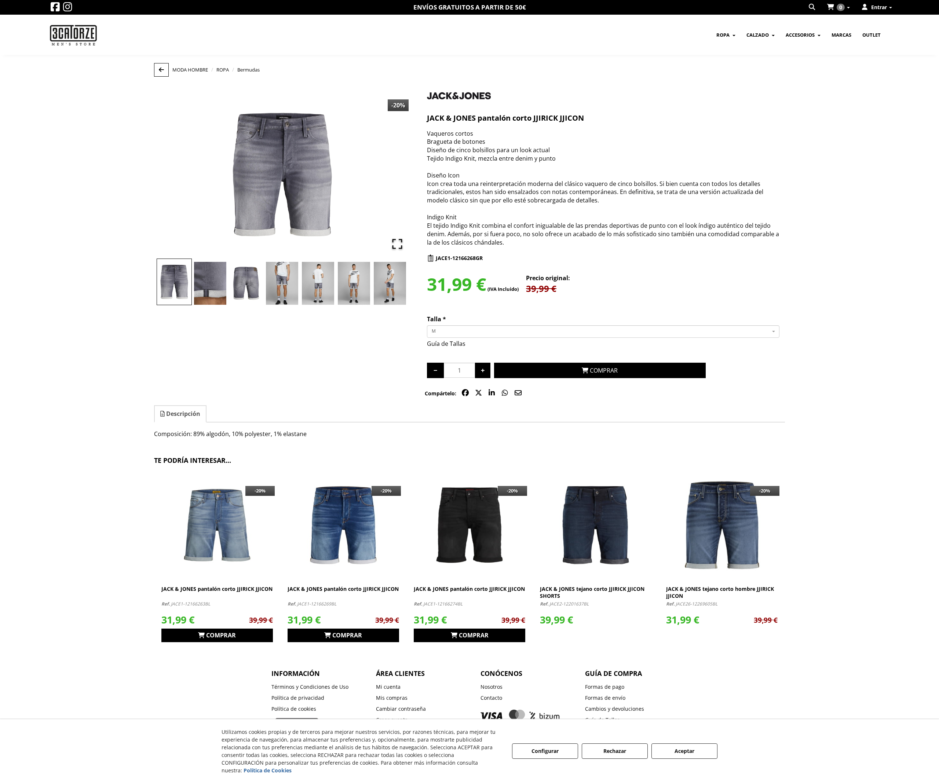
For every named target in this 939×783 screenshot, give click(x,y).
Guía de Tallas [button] (446, 344)
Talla (436, 319)
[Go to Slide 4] (282, 283)
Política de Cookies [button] (268, 770)
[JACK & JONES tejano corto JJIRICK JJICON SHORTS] (595, 525)
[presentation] (147, 556)
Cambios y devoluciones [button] (614, 708)
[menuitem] (812, 7)
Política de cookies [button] (293, 708)
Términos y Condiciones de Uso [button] (309, 686)
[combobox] (603, 331)
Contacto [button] (491, 697)
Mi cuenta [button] (388, 686)
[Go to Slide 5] (318, 283)
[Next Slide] (394, 174)
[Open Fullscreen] (397, 244)
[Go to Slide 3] (246, 283)
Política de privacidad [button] (297, 697)
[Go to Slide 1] (174, 282)
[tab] (180, 413)
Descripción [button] (182, 414)
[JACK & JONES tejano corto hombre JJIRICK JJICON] (722, 525)
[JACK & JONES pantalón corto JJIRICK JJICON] (217, 525)
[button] (55, 8)
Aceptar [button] (684, 750)
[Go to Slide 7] (390, 283)
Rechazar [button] (614, 750)
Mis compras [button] (392, 697)
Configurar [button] (545, 750)
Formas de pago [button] (604, 686)
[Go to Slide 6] (354, 283)
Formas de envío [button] (605, 697)
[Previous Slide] (170, 174)
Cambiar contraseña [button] (401, 708)
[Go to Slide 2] (210, 283)
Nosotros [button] (492, 686)
